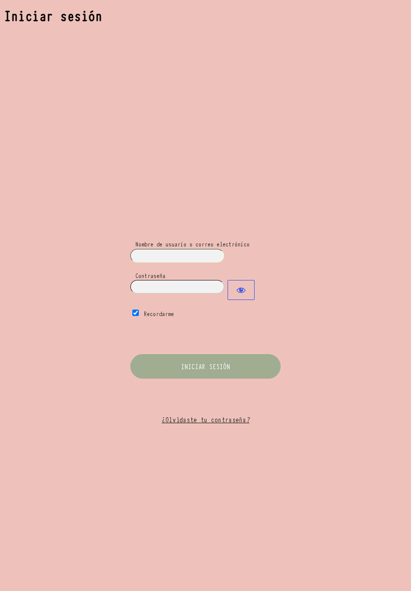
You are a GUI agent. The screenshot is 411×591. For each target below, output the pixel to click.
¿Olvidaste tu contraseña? (206, 419)
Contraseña (150, 275)
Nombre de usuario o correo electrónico (192, 243)
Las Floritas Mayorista (205, 186)
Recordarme (159, 313)
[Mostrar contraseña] (241, 290)
